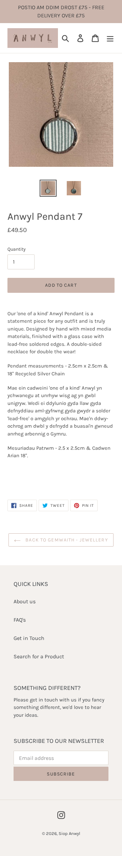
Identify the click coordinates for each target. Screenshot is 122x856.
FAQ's (20, 620)
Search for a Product (39, 656)
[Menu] (110, 38)
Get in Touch (29, 638)
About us (25, 601)
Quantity (16, 249)
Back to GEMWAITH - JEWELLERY (66, 540)
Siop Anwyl (69, 833)
